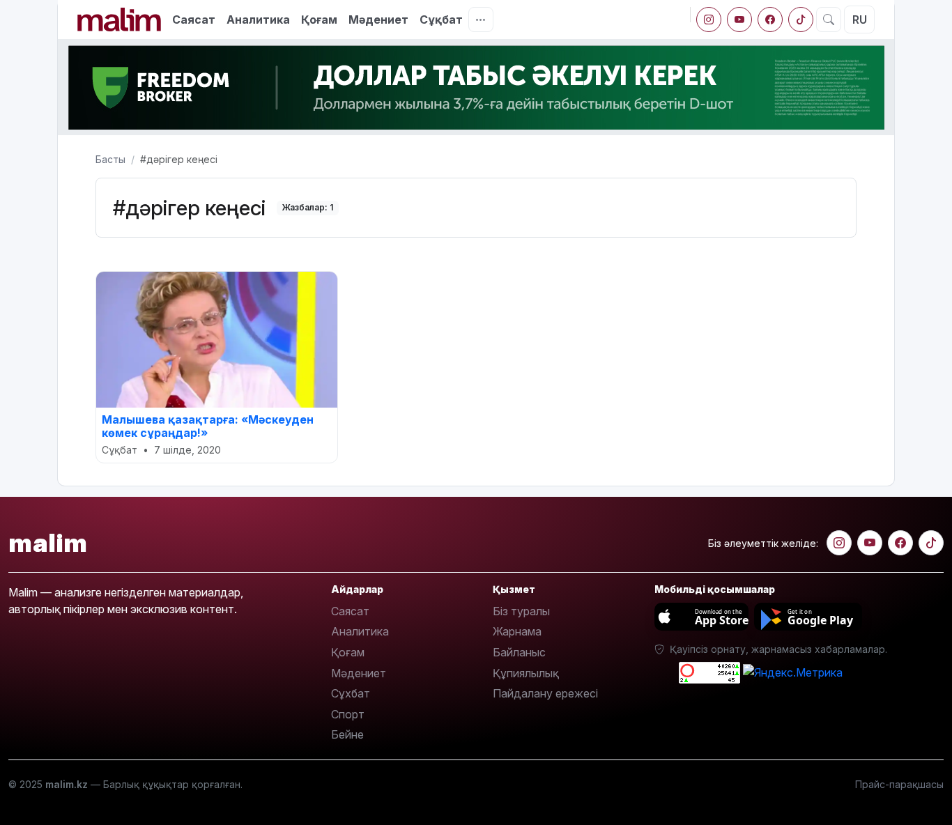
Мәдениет (378, 19)
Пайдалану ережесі (545, 693)
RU (859, 19)
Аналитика (258, 19)
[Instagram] (708, 19)
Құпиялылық (526, 673)
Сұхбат (350, 693)
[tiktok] (800, 19)
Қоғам (319, 19)
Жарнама (517, 631)
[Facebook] (770, 19)
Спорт (347, 714)
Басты (110, 159)
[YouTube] (739, 19)
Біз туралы (521, 611)
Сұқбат (441, 19)
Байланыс (519, 652)
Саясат (193, 19)
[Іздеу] (828, 19)
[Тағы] (480, 19)
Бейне (347, 734)
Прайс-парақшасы (899, 784)
